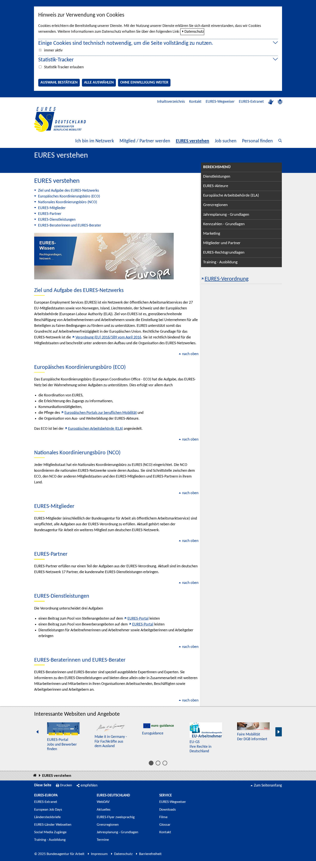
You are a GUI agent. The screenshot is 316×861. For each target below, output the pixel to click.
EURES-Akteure (215, 186)
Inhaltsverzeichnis (171, 102)
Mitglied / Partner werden (145, 141)
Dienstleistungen (216, 177)
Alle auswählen (99, 83)
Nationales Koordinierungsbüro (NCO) (67, 202)
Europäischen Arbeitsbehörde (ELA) (95, 429)
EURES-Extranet (251, 102)
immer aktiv (53, 50)
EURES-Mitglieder (52, 208)
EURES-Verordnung (227, 279)
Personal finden (257, 141)
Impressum (99, 854)
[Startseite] (35, 775)
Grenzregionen (215, 205)
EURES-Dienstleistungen (56, 220)
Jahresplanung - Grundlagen (226, 215)
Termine (103, 840)
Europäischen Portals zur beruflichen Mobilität (100, 413)
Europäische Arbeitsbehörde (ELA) (231, 196)
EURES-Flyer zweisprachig (116, 817)
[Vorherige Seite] (37, 732)
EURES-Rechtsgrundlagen (223, 253)
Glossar (164, 825)
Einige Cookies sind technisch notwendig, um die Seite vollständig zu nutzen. (125, 43)
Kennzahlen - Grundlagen (224, 224)
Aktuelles (103, 809)
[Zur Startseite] (60, 119)
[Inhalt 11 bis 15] (165, 763)
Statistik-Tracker (56, 60)
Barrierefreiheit (150, 854)
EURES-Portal (138, 619)
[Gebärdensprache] (271, 102)
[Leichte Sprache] (280, 102)
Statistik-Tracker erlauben (64, 67)
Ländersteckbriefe (47, 817)
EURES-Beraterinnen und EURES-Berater (69, 225)
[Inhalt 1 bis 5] (151, 763)
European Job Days (48, 809)
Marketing (211, 234)
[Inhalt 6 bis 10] (158, 763)
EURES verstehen (192, 141)
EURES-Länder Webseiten (52, 825)
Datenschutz (194, 32)
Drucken (66, 785)
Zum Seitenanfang (268, 785)
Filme (163, 817)
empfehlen (89, 785)
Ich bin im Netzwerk (94, 141)
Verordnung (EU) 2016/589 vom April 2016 (108, 337)
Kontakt (195, 102)
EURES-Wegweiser (220, 102)
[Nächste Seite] (278, 732)
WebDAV (103, 802)
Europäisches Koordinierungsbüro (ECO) (69, 196)
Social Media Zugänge (50, 832)
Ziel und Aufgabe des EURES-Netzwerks (68, 191)
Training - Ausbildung (220, 262)
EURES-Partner (49, 214)
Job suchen (225, 141)
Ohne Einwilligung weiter (144, 83)
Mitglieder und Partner (222, 243)
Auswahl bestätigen (59, 83)
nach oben (190, 354)
